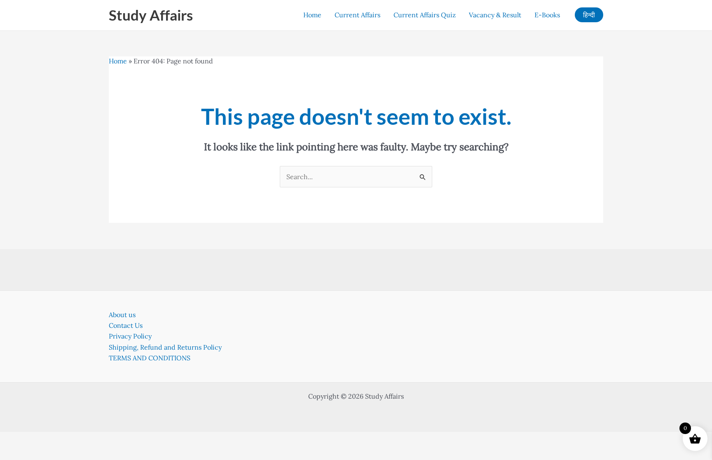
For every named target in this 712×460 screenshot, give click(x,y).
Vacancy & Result (495, 15)
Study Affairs (151, 14)
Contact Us (126, 325)
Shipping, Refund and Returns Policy (165, 347)
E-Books (547, 15)
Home (312, 15)
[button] (589, 14)
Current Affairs (357, 15)
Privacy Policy (130, 336)
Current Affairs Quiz (424, 15)
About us (122, 315)
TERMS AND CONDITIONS (149, 358)
